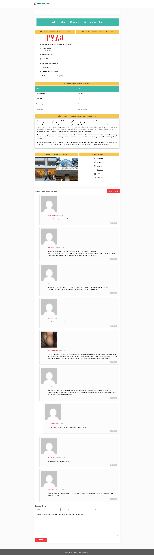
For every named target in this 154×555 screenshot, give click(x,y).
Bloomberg (100, 170)
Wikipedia (100, 177)
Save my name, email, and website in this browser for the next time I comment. (60, 514)
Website (99, 166)
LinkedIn (99, 174)
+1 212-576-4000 (47, 50)
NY (63, 44)
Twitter (99, 162)
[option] (45, 169)
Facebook (100, 158)
